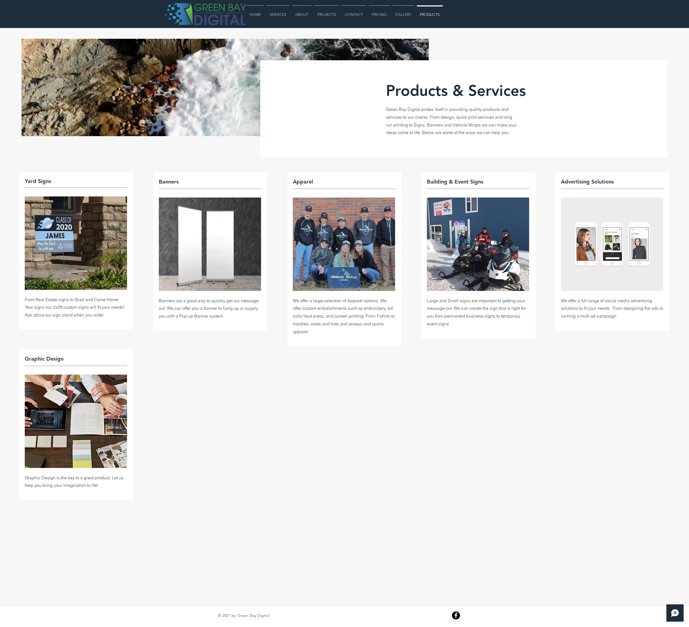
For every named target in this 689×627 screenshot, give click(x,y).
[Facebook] (456, 615)
